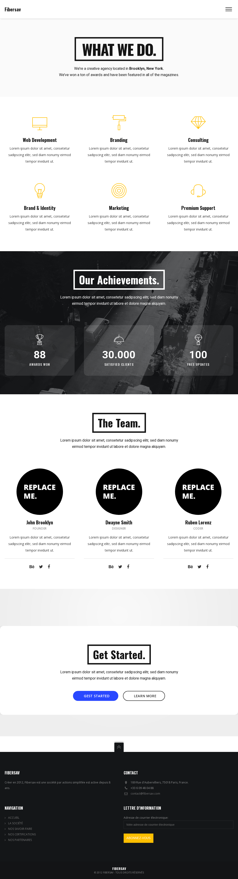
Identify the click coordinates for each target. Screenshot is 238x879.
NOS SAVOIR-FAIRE (20, 829)
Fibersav (13, 9)
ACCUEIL (13, 818)
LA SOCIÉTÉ (15, 823)
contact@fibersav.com (145, 794)
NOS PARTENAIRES (20, 840)
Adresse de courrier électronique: (146, 818)
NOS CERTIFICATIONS (22, 834)
